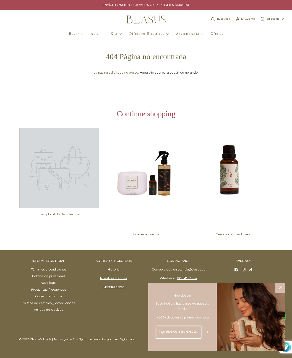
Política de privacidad (48, 276)
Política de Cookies (48, 310)
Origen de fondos (48, 296)
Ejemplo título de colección (59, 214)
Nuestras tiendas (113, 278)
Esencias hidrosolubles (233, 234)
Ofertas (217, 33)
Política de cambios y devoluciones (48, 303)
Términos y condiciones (48, 269)
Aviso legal (48, 283)
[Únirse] (207, 332)
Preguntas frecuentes (48, 290)
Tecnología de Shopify (68, 339)
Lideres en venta (146, 234)
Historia (114, 269)
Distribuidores (113, 287)
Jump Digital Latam (124, 339)
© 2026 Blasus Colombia (35, 339)
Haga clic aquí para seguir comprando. (169, 72)
